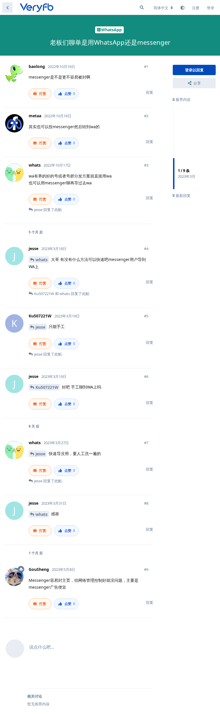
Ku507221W (47, 387)
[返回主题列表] (7, 7)
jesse (40, 327)
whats (42, 259)
